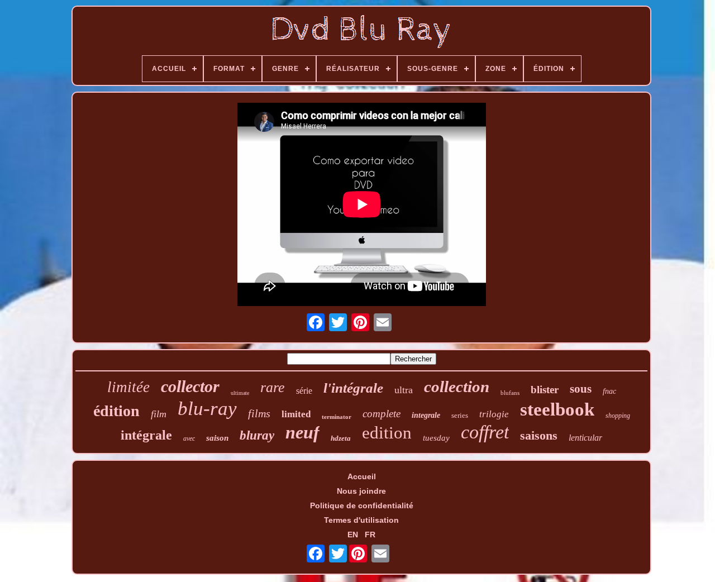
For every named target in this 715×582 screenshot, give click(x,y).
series (459, 415)
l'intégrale (353, 387)
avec (189, 438)
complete (382, 413)
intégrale (146, 435)
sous (581, 388)
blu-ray (207, 408)
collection (456, 386)
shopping (618, 415)
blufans (509, 392)
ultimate (240, 393)
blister (545, 389)
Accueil (361, 476)
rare (272, 387)
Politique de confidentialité (361, 505)
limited (296, 414)
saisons (538, 435)
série (304, 390)
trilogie (494, 414)
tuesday (436, 437)
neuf (302, 432)
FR (370, 534)
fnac (609, 391)
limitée (128, 387)
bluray (257, 435)
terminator (336, 416)
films (259, 413)
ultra (403, 389)
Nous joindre (361, 490)
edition (387, 432)
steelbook (557, 409)
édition (116, 410)
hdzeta (341, 438)
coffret (485, 432)
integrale (426, 415)
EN (352, 534)
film (158, 413)
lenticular (585, 437)
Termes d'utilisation (361, 520)
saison (217, 437)
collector (190, 386)
